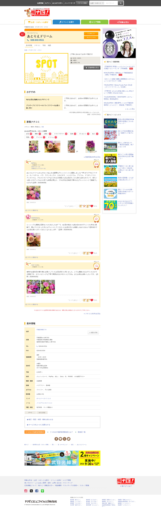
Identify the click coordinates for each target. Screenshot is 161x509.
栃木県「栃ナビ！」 (75, 499)
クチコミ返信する (32, 210)
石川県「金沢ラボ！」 (76, 505)
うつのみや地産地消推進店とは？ (61, 432)
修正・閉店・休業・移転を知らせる (41, 419)
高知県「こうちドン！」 (124, 505)
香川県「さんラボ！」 (92, 503)
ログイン (48, 3)
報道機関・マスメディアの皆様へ (66, 485)
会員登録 (40, 3)
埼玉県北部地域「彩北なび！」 (108, 505)
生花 (25, 50)
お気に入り (92, 33)
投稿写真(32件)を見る (92, 157)
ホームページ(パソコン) (44, 398)
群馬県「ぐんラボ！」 (76, 503)
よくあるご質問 (40, 483)
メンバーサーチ (70, 3)
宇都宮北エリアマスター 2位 (38, 168)
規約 (49, 483)
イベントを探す (68, 22)
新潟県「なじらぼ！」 (92, 501)
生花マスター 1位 (35, 166)
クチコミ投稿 (82, 3)
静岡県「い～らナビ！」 (124, 503)
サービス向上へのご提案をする (39, 425)
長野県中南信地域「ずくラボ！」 (127, 501)
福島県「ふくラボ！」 (76, 501)
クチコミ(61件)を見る (92, 313)
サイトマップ (67, 483)
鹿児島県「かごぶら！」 (92, 505)
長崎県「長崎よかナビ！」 (125, 499)
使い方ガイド (29, 483)
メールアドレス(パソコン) (44, 403)
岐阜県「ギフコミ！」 (108, 501)
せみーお (34, 265)
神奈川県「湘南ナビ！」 (108, 503)
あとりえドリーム (39, 36)
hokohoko (34, 218)
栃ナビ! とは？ (127, 486)
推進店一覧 (82, 432)
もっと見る (131, 109)
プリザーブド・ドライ (35, 50)
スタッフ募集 (84, 485)
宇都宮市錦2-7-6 (41, 329)
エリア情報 (96, 22)
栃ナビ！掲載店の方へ (46, 485)
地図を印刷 (94, 332)
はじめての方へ (57, 3)
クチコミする (92, 37)
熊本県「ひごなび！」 (92, 499)
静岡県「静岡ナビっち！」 (109, 499)
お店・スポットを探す (39, 22)
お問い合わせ (57, 483)
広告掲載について (30, 485)
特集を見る (124, 22)
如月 (32, 163)
